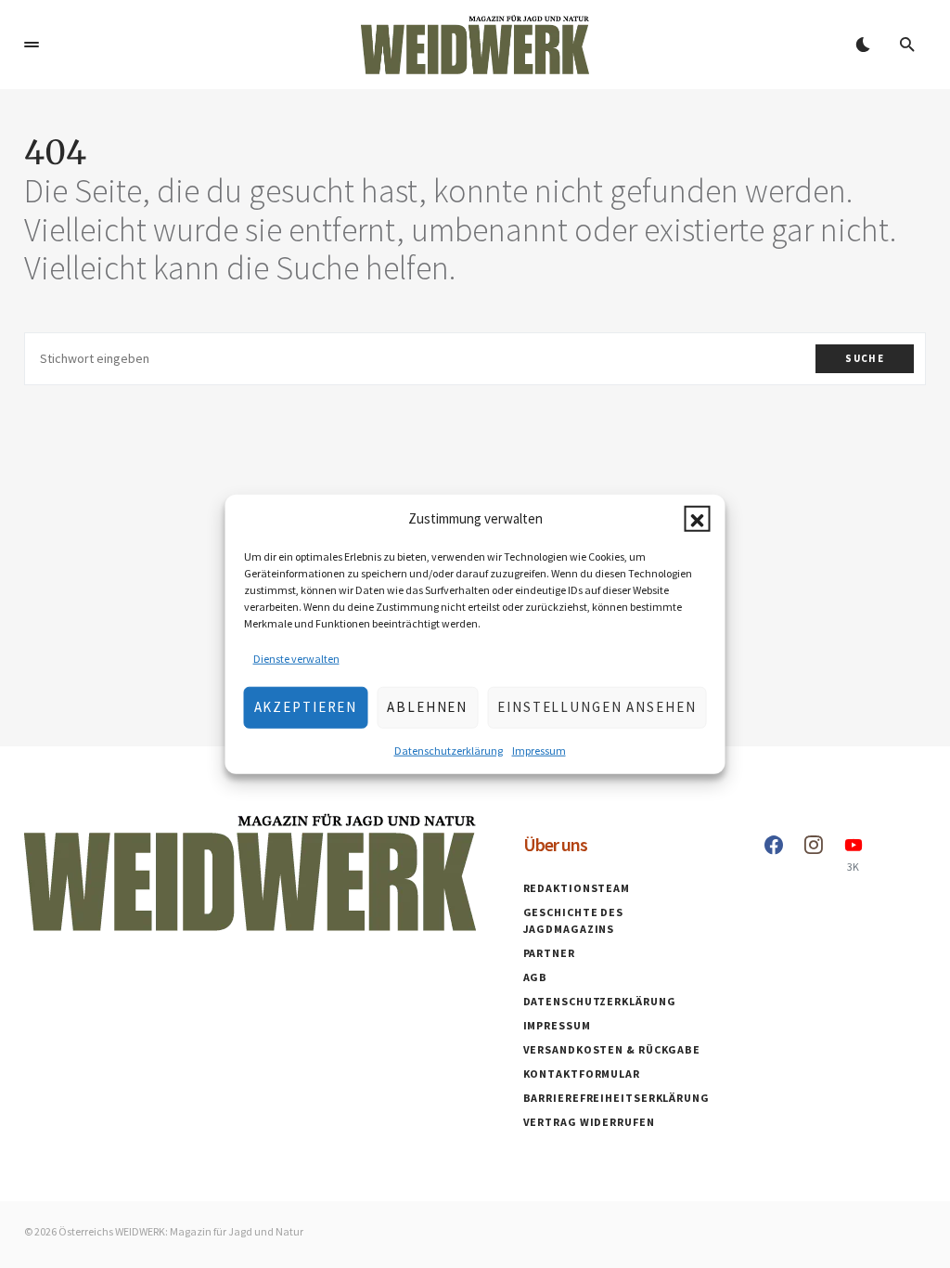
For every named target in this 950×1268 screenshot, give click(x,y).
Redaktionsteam (577, 888)
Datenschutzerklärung (448, 750)
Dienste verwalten (296, 658)
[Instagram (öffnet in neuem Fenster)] (813, 854)
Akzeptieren (306, 707)
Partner (549, 953)
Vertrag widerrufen (589, 1122)
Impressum (539, 750)
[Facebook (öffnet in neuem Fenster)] (773, 854)
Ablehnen (427, 707)
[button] (697, 519)
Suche (864, 358)
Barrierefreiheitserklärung (616, 1098)
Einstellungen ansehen (596, 707)
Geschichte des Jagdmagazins (573, 920)
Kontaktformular (582, 1073)
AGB (535, 977)
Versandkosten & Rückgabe (612, 1049)
